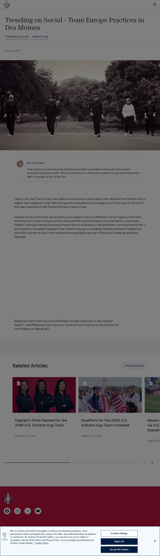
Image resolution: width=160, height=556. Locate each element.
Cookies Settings (119, 533)
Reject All (119, 541)
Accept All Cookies (119, 549)
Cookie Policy (41, 543)
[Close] (155, 540)
